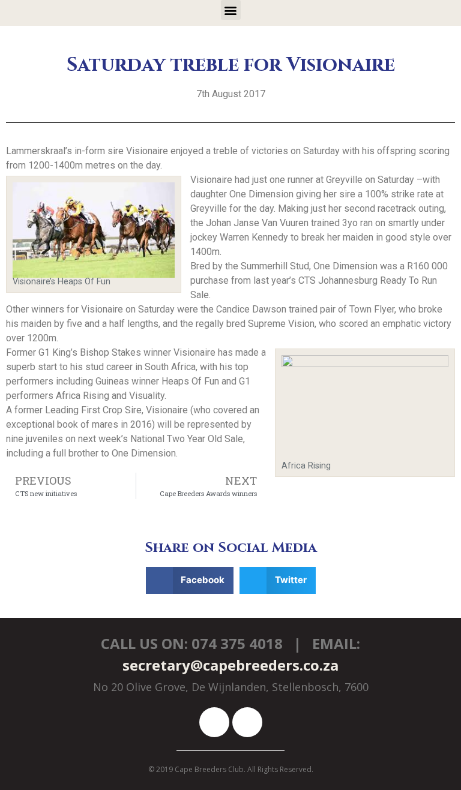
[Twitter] (247, 722)
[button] (231, 10)
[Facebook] (214, 722)
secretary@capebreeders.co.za (230, 665)
